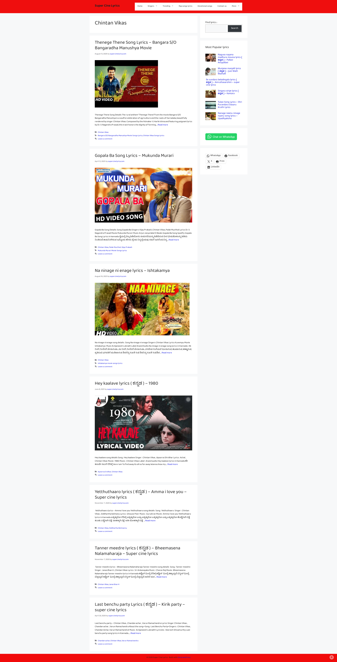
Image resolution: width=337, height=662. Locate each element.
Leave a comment (105, 139)
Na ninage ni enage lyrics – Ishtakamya (133, 271)
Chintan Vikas (103, 133)
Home (139, 6)
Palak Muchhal (115, 248)
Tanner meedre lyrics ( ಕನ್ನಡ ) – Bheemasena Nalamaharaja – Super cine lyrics (137, 552)
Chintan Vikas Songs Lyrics (153, 136)
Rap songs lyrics (185, 6)
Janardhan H (114, 585)
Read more (163, 125)
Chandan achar (104, 641)
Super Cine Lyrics (107, 6)
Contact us (222, 6)
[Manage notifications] (331, 657)
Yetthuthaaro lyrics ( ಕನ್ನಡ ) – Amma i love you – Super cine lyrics (141, 496)
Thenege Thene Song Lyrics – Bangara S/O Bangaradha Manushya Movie (135, 46)
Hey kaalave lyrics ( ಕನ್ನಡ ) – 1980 (126, 384)
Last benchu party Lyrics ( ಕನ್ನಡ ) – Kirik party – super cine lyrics (140, 608)
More (234, 6)
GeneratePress (184, 658)
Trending (166, 6)
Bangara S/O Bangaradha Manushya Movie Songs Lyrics (120, 136)
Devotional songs (205, 6)
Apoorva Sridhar (104, 472)
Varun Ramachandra (130, 641)
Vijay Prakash (127, 248)
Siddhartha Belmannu (118, 528)
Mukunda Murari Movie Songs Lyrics (112, 251)
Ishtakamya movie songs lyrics (110, 364)
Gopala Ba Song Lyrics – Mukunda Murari (134, 156)
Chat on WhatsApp (224, 137)
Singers (151, 6)
